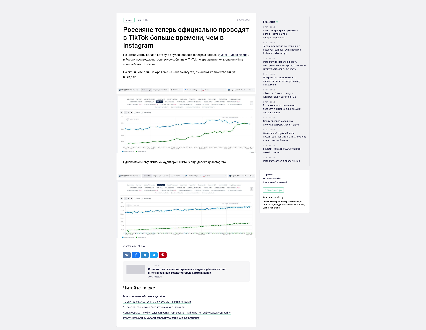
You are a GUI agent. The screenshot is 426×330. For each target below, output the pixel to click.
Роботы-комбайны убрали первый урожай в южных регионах (161, 318)
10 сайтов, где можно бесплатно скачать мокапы (154, 307)
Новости (129, 20)
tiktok (142, 246)
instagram (130, 246)
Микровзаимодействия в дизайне (144, 296)
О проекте (268, 174)
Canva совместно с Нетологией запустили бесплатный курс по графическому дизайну (177, 312)
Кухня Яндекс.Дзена (233, 55)
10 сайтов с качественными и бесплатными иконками (157, 301)
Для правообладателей (275, 182)
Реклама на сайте (272, 178)
